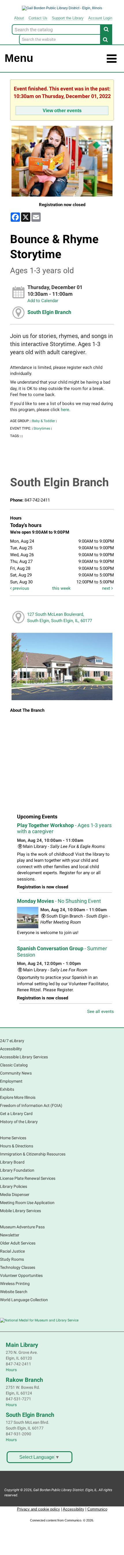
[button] (112, 59)
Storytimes (41, 428)
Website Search (13, 1291)
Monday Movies (59, 901)
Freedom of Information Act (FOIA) (31, 1105)
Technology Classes (17, 1267)
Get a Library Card (16, 1113)
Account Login (100, 18)
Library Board (12, 1162)
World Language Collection (24, 1299)
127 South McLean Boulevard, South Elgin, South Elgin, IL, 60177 (59, 617)
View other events (62, 110)
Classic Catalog (14, 1065)
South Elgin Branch (49, 312)
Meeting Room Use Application (27, 1202)
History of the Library (19, 1121)
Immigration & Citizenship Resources (32, 1154)
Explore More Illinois (17, 1097)
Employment (11, 1081)
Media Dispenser (14, 1194)
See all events (100, 1011)
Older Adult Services (17, 1243)
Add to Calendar (42, 300)
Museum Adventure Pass (22, 1227)
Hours (11, 1369)
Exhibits (7, 1089)
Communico (97, 1509)
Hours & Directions (16, 1146)
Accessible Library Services (24, 1057)
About (19, 18)
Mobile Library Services (20, 1210)
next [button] (106, 588)
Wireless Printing (15, 1283)
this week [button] (61, 588)
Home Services (13, 1138)
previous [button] (20, 588)
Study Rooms (12, 1259)
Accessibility (11, 1048)
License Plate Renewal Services (27, 1178)
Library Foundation (17, 1170)
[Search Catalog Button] (106, 29)
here (65, 409)
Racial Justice (12, 1251)
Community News (16, 1073)
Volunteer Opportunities (21, 1275)
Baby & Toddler (43, 421)
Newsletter (9, 1235)
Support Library (68, 18)
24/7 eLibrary (12, 1040)
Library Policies (13, 1186)
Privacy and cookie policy (38, 1509)
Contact (38, 18)
